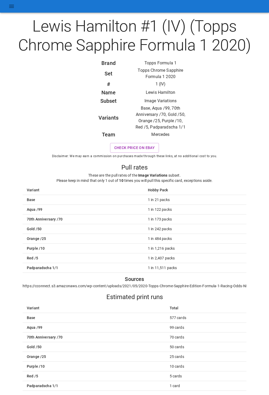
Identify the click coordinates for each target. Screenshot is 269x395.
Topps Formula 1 (160, 62)
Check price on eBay (134, 148)
